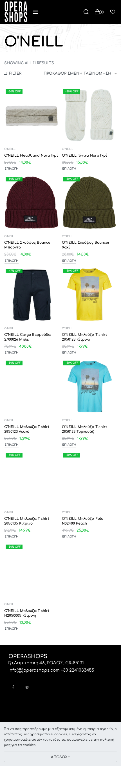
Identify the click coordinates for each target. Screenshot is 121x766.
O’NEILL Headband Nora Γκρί (31, 155)
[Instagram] (27, 687)
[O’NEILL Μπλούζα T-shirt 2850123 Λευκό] (31, 386)
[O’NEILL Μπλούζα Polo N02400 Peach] (89, 478)
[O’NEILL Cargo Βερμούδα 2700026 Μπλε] (31, 294)
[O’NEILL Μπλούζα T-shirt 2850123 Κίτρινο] (89, 294)
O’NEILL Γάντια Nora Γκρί (84, 155)
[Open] (113, 12)
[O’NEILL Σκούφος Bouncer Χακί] (89, 202)
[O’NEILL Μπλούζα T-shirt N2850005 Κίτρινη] (31, 570)
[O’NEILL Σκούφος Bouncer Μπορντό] (31, 202)
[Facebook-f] (13, 687)
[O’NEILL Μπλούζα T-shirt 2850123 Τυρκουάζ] (89, 386)
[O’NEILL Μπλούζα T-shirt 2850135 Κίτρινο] (31, 478)
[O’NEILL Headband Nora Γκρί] (31, 115)
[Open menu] (35, 12)
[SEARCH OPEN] (86, 12)
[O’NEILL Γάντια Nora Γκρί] (89, 115)
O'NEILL (9, 149)
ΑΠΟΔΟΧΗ (60, 757)
